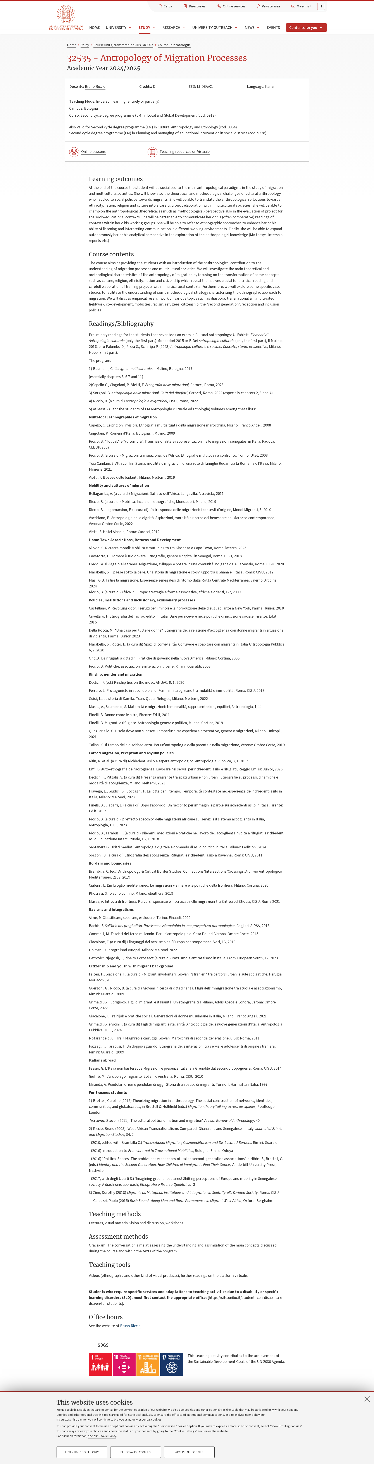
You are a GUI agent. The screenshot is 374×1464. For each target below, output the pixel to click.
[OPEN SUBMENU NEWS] (258, 27)
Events (273, 27)
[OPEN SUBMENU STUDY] (153, 27)
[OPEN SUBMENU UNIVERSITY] (129, 27)
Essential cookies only (82, 1452)
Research (171, 27)
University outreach (212, 27)
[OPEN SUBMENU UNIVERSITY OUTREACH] (236, 27)
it (321, 6)
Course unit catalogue (174, 45)
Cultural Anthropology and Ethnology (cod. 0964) (197, 127)
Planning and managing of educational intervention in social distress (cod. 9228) (201, 133)
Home (94, 27)
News (250, 27)
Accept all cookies (189, 1452)
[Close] (367, 1398)
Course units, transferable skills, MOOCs (123, 45)
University (116, 27)
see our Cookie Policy (102, 1436)
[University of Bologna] (66, 18)
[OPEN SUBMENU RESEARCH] (183, 27)
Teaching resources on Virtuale (185, 151)
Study (144, 27)
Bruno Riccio (95, 86)
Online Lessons (93, 151)
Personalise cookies (136, 1452)
